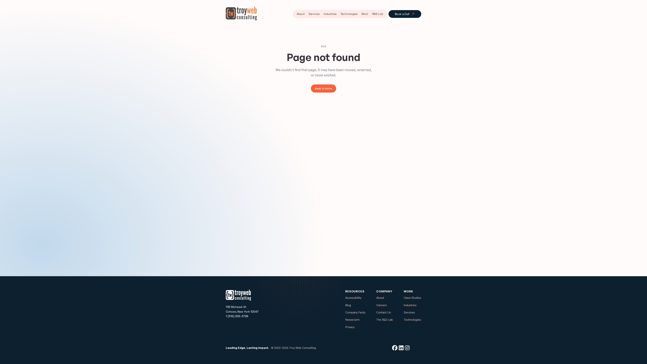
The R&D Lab (384, 319)
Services (314, 14)
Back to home (323, 88)
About (301, 14)
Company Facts (355, 312)
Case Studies (412, 297)
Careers (381, 305)
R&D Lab (377, 14)
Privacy (350, 327)
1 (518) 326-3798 (237, 316)
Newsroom (352, 319)
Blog (348, 305)
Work (365, 14)
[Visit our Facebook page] (394, 348)
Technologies (349, 14)
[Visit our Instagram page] (407, 348)
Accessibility (353, 297)
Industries (330, 14)
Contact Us (383, 312)
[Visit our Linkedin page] (401, 348)
